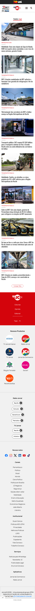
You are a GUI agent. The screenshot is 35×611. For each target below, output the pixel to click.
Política (17, 470)
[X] (15, 455)
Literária (18, 510)
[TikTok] (28, 455)
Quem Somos (17, 521)
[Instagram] (10, 455)
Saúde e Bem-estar (17, 492)
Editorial (17, 313)
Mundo (17, 476)
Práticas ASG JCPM (17, 524)
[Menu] (26, 8)
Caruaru (17, 409)
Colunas (18, 305)
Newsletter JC (17, 560)
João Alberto (17, 507)
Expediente (17, 539)
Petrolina (17, 421)
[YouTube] (24, 455)
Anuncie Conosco (17, 566)
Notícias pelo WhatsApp (17, 557)
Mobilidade (17, 495)
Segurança (17, 489)
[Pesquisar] (31, 8)
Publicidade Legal (17, 563)
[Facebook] (6, 455)
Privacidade (17, 527)
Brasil (18, 473)
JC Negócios (17, 486)
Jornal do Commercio (17, 577)
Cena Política (17, 479)
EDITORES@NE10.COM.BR (22, 596)
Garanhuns (17, 415)
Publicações (17, 536)
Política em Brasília (17, 483)
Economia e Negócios (17, 504)
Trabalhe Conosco (17, 546)
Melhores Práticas (17, 530)
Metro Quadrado (17, 501)
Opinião (17, 309)
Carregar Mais (17, 286)
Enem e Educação (17, 498)
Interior (18, 436)
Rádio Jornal (17, 580)
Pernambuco (17, 467)
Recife (17, 403)
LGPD (17, 533)
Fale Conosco (17, 543)
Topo (16, 321)
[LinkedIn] (19, 455)
